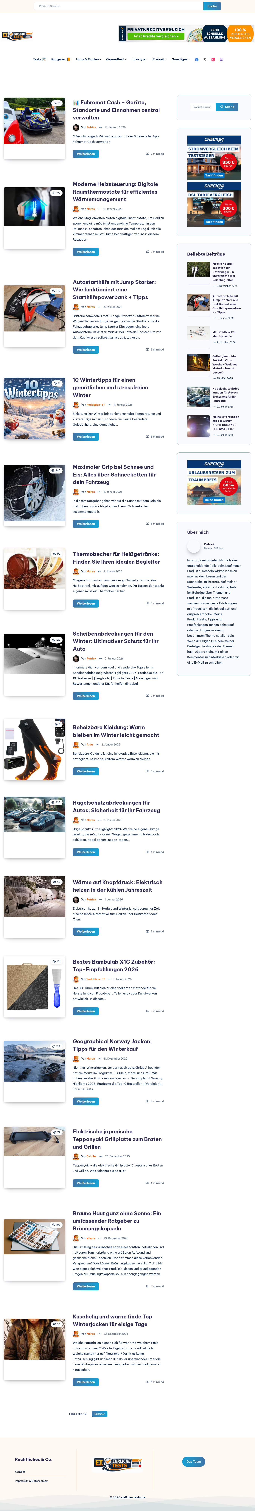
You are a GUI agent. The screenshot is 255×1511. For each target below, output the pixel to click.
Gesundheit (115, 59)
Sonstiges (179, 59)
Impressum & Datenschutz (31, 1481)
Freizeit (158, 59)
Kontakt (20, 1471)
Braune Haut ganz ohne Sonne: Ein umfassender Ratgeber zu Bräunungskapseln (117, 1221)
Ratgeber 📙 (61, 59)
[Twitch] (221, 59)
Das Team (193, 1461)
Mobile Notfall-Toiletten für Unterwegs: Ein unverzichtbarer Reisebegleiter (223, 272)
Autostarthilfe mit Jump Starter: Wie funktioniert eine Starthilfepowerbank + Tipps (114, 289)
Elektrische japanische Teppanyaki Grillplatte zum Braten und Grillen (117, 1139)
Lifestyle (138, 59)
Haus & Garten (87, 59)
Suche (212, 6)
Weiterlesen (88, 155)
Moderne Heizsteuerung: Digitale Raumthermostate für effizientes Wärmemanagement (115, 191)
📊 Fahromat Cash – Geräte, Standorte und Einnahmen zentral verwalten (116, 110)
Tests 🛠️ (39, 59)
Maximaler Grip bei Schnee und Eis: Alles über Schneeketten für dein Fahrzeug (114, 474)
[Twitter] (205, 59)
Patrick (209, 544)
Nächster (99, 1413)
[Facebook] (197, 59)
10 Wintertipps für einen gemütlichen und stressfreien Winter (110, 387)
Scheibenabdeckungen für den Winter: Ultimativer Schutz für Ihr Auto (116, 641)
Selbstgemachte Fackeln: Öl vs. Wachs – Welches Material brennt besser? (224, 364)
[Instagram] (213, 59)
